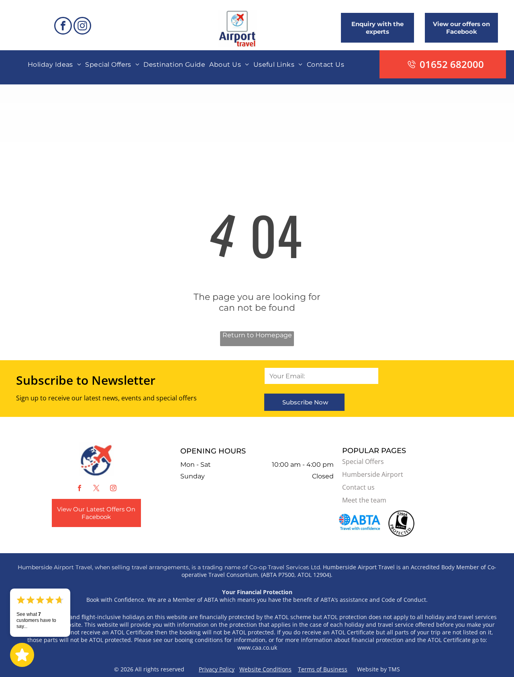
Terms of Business (322, 669)
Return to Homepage (257, 335)
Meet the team (364, 500)
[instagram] (82, 27)
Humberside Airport (372, 474)
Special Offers (363, 461)
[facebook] (63, 27)
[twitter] (96, 489)
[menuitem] (55, 64)
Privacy (208, 669)
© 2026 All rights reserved (156, 669)
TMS (394, 669)
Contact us (358, 487)
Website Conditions (265, 669)
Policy (227, 669)
